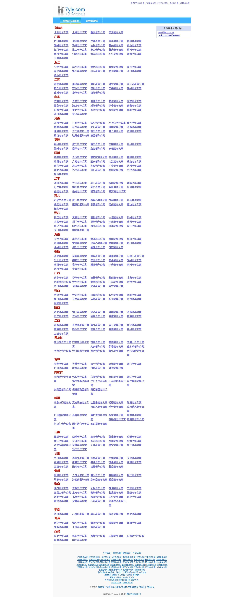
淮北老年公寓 (61, 260)
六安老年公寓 (116, 264)
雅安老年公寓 (61, 170)
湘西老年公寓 (116, 247)
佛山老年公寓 (134, 45)
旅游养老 (134, 580)
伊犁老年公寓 (116, 415)
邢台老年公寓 (134, 200)
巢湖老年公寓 (98, 264)
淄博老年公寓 (98, 101)
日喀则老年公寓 (135, 536)
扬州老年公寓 (79, 92)
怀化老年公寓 (79, 247)
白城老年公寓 (98, 368)
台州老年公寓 (116, 71)
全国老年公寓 (184, 3)
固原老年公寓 (116, 514)
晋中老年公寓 (79, 299)
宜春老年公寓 (116, 329)
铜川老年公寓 (79, 312)
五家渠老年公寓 (99, 423)
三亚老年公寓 (79, 488)
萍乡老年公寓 (98, 325)
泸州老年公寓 (116, 157)
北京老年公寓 (162, 3)
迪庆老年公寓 (79, 449)
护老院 (125, 578)
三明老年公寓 (116, 144)
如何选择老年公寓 (166, 32)
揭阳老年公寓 (134, 41)
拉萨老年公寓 (61, 536)
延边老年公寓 (116, 368)
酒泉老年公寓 (116, 462)
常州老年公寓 (98, 84)
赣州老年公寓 (79, 329)
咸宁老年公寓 (61, 226)
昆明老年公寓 (61, 436)
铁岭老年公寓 (79, 191)
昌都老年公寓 (98, 536)
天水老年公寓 (134, 458)
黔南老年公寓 (116, 479)
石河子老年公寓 (135, 419)
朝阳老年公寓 (98, 191)
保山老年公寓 (116, 436)
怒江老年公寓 (134, 445)
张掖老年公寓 (79, 462)
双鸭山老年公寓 (135, 342)
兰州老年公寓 (61, 458)
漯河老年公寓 (61, 131)
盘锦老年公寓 (61, 191)
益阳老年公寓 (116, 243)
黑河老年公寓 (98, 351)
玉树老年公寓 (79, 527)
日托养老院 (127, 572)
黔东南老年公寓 (99, 479)
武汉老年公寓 (61, 217)
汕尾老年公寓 (79, 54)
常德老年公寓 (79, 243)
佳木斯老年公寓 (135, 346)
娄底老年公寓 (98, 247)
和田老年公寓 (134, 402)
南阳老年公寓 (98, 131)
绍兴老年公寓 (98, 71)
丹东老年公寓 (61, 187)
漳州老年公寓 (61, 148)
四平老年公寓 (98, 364)
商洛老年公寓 (134, 316)
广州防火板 (109, 587)
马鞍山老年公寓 (135, 256)
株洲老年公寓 (79, 239)
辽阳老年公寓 (134, 187)
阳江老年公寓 (116, 54)
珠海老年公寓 (79, 45)
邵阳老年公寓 (134, 239)
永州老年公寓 (61, 247)
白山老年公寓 (61, 368)
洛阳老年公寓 (98, 123)
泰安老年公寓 (134, 105)
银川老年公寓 (61, 514)
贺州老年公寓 (61, 286)
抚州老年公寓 (134, 329)
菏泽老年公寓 (79, 114)
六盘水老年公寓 (80, 475)
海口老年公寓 (61, 488)
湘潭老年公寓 (98, 239)
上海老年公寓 (173, 3)
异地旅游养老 (92, 21)
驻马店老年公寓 (80, 135)
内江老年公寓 (116, 161)
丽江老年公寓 (61, 441)
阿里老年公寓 (61, 540)
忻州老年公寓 (116, 299)
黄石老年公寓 (79, 217)
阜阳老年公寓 (61, 264)
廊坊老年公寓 (134, 204)
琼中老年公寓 (134, 497)
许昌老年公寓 (134, 127)
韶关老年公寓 (116, 45)
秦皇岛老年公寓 (99, 200)
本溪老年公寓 (134, 183)
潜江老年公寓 (134, 226)
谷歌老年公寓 (128, 583)
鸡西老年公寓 (98, 342)
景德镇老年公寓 (80, 325)
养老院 (107, 580)
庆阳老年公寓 (134, 462)
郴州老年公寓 (134, 243)
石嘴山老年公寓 (80, 514)
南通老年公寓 (79, 84)
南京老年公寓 (61, 84)
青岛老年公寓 (79, 101)
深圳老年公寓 (79, 41)
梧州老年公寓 (116, 277)
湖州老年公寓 (98, 67)
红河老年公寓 (134, 441)
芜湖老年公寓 (79, 256)
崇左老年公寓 (116, 286)
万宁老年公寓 (134, 488)
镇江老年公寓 (98, 92)
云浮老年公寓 (61, 58)
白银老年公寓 (116, 458)
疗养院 (129, 575)
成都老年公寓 (61, 157)
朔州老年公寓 (61, 299)
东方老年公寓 (79, 492)
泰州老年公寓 (98, 88)
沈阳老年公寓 (61, 183)
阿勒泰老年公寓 (117, 419)
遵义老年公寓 (98, 475)
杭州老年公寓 (79, 67)
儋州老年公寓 (98, 492)
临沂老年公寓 (98, 110)
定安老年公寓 (61, 497)
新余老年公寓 (134, 325)
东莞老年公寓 (98, 41)
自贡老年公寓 (79, 157)
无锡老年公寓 (116, 88)
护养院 (118, 578)
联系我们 (127, 553)
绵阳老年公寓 (61, 161)
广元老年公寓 (79, 161)
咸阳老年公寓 (116, 312)
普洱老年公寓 (79, 441)
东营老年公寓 (134, 101)
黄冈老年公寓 (134, 221)
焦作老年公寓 (134, 123)
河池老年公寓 (79, 286)
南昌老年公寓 (61, 325)
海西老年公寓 (98, 527)
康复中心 (115, 575)
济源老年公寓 (98, 135)
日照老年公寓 (61, 110)
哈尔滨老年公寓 (62, 342)
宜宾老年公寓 (98, 166)
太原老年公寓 (61, 295)
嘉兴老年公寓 (134, 67)
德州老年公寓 (116, 110)
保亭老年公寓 (79, 501)
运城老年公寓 (98, 299)
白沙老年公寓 (116, 497)
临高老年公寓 (116, 492)
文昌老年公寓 (98, 488)
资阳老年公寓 (98, 170)
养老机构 (101, 572)
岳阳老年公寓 (61, 243)
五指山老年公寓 (62, 492)
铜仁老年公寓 (134, 475)
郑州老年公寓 (61, 123)
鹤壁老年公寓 (61, 127)
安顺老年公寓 (116, 475)
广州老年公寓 (150, 3)
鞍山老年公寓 (98, 183)
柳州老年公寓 (79, 277)
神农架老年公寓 (80, 230)
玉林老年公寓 (116, 282)
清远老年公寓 (134, 54)
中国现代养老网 (121, 587)
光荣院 (122, 575)
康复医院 (107, 575)
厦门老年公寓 (79, 144)
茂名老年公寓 (98, 49)
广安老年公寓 (116, 166)
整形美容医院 (133, 587)
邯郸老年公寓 (116, 200)
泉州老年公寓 (134, 144)
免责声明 (137, 553)
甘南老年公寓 (116, 466)
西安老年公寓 (61, 312)
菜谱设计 (142, 587)
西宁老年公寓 (61, 523)
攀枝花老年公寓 (99, 157)
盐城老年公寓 (61, 92)
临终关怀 (119, 572)
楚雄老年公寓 (79, 445)
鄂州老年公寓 (98, 221)
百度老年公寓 (116, 583)
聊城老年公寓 (134, 110)
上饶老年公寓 (61, 333)
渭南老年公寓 (134, 312)
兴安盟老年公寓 (62, 389)
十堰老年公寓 (116, 217)
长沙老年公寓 (61, 239)
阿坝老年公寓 (116, 170)
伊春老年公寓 (116, 346)
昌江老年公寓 (98, 497)
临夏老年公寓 (98, 466)
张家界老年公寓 (99, 243)
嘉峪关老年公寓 (80, 458)
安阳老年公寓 (98, 127)
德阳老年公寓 (134, 157)
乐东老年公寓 (98, 501)
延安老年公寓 (61, 316)
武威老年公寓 (61, 462)
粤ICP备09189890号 (134, 594)
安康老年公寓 (116, 316)
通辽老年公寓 (134, 377)
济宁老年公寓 (116, 105)
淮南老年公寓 (116, 256)
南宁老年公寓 (61, 277)
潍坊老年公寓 (79, 105)
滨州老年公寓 (61, 114)
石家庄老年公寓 (62, 200)
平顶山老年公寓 (117, 123)
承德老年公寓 (98, 204)
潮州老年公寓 (61, 45)
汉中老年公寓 (79, 316)
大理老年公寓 (98, 445)
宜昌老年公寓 (61, 221)
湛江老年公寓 (79, 49)
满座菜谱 (101, 587)
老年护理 (142, 572)
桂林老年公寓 (98, 277)
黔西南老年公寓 (80, 479)
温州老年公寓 (134, 71)
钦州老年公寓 (79, 282)
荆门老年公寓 (79, 221)
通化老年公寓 (134, 364)
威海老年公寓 (98, 105)
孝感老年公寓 (116, 221)
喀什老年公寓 (116, 406)
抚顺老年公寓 (116, 183)
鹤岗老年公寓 (116, 342)
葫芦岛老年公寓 (117, 191)
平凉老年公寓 (98, 462)
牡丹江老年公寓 (80, 351)
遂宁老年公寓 (98, 161)
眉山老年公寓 (79, 166)
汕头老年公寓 (98, 45)
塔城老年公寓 (134, 415)
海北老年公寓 (98, 523)
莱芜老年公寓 (79, 110)
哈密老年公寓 (116, 402)
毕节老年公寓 (61, 479)
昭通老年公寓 (134, 436)
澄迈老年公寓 (134, 492)
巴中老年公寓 (79, 170)
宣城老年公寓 (79, 269)
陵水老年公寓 (61, 501)
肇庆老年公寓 (116, 49)
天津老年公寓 (116, 32)
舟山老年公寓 (61, 75)
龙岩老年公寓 (98, 148)
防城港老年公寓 (62, 282)
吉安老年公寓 (98, 329)
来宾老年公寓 (98, 286)
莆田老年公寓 (98, 144)
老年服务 (136, 575)
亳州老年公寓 (134, 264)
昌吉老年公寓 (79, 415)
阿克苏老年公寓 (99, 406)
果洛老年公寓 (61, 527)
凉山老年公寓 (61, 174)
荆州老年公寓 (134, 217)
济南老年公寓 (61, 101)
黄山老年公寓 (116, 260)
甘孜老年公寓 (134, 170)
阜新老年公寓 (116, 187)
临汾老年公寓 (134, 299)
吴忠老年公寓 (98, 514)
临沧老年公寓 (98, 441)
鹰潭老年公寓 (61, 329)
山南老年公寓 (116, 536)
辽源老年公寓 (116, 364)
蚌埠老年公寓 (98, 256)
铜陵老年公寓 (79, 260)
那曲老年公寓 (79, 536)
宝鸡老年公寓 (98, 312)
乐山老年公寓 (134, 161)
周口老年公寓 (61, 135)
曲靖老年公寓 (79, 436)
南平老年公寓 (79, 148)
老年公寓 (114, 580)
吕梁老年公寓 (61, 303)
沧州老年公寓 (116, 204)
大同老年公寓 (79, 295)
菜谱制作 (150, 587)
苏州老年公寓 (79, 88)
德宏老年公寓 (116, 445)
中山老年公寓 (116, 41)
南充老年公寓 (61, 166)
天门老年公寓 (61, 230)
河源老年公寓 (98, 54)
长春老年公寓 (61, 364)
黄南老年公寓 (116, 523)
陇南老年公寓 (79, 466)
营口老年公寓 (98, 187)
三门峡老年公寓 (80, 131)
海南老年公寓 (134, 523)
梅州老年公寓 (61, 54)
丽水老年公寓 (61, 71)
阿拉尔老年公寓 (62, 423)
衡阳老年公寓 (116, 239)
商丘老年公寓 (116, 131)
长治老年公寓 (116, 295)
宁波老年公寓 (61, 67)
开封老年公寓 (79, 123)
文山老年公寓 (116, 441)
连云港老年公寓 (135, 84)
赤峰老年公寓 (116, 377)
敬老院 (121, 580)
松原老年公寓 (79, 368)
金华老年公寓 (116, 67)
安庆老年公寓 (98, 260)
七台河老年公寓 (62, 351)
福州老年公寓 (61, 144)
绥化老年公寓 (116, 351)
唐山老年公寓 (79, 200)
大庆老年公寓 (98, 346)
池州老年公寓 (61, 269)
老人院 (131, 578)
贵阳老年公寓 (61, 475)
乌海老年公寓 (98, 377)
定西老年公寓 (61, 466)
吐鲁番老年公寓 (99, 402)
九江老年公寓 (116, 325)
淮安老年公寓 (116, 84)
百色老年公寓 (134, 282)
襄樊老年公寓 (98, 217)
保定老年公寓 (61, 204)
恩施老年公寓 (98, 226)
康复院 (135, 572)
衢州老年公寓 (79, 71)
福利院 (127, 580)
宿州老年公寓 (79, 264)
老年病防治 (110, 572)
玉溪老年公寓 (98, 436)
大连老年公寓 (79, 183)
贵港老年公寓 (98, 282)
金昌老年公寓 (98, 458)
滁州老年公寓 (134, 260)
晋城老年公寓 (134, 295)
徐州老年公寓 (134, 88)
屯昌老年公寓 (79, 497)
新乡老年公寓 (79, 127)
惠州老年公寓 (134, 49)
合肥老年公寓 (61, 256)
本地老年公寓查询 (71, 21)
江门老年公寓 (61, 49)
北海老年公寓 (134, 277)
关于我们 (107, 553)
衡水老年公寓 (61, 208)
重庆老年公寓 (98, 32)
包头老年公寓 (79, 377)
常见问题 (117, 553)
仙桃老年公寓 (116, 226)
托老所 (112, 578)
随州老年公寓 (79, 226)
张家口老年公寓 (80, 204)
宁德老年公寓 (116, 148)
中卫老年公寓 (134, 514)
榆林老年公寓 (98, 316)
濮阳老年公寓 (116, 127)
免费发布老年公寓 (137, 3)
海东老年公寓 (79, 523)
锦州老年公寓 (79, 187)
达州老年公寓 (134, 166)
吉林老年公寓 (79, 364)
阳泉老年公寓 (98, 295)
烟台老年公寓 (61, 105)
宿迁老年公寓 (61, 88)
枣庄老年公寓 (116, 101)
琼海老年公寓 (116, 488)
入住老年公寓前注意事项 (169, 35)
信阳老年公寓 (134, 131)
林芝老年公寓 (79, 540)
